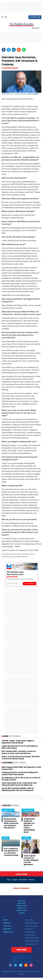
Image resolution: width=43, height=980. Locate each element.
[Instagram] (31, 965)
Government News (32, 938)
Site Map (21, 913)
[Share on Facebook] (4, 50)
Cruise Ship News (31, 926)
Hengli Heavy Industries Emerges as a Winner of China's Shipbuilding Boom (29, 825)
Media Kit (35, 28)
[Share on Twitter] (9, 50)
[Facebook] (10, 965)
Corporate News (31, 944)
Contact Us (21, 908)
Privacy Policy (21, 911)
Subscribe (21, 950)
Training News (30, 935)
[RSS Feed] (26, 965)
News (5, 920)
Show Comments (21, 888)
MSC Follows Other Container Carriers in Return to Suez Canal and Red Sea (19, 752)
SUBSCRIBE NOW (35, 17)
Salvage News (30, 932)
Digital (14, 880)
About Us (21, 901)
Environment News (32, 941)
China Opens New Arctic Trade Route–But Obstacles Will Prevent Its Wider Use (19, 784)
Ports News (29, 929)
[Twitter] (20, 965)
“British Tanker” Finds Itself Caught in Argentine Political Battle (18, 742)
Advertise (21, 903)
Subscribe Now (29, 583)
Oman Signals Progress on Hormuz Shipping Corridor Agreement (31, 860)
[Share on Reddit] (19, 50)
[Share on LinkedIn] (14, 50)
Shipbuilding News (32, 923)
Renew (31, 880)
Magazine (7, 929)
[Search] (6, 17)
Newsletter (23, 880)
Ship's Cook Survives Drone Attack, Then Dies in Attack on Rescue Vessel (21, 757)
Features (7, 923)
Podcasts (7, 926)
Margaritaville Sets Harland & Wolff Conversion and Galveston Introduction (11, 823)
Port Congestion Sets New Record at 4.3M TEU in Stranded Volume (11, 851)
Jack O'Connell (33, 94)
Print (9, 880)
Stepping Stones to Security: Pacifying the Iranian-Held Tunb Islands (20, 773)
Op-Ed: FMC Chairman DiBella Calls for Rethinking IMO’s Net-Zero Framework (18, 789)
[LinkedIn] (15, 965)
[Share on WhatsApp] (24, 50)
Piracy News (29, 920)
